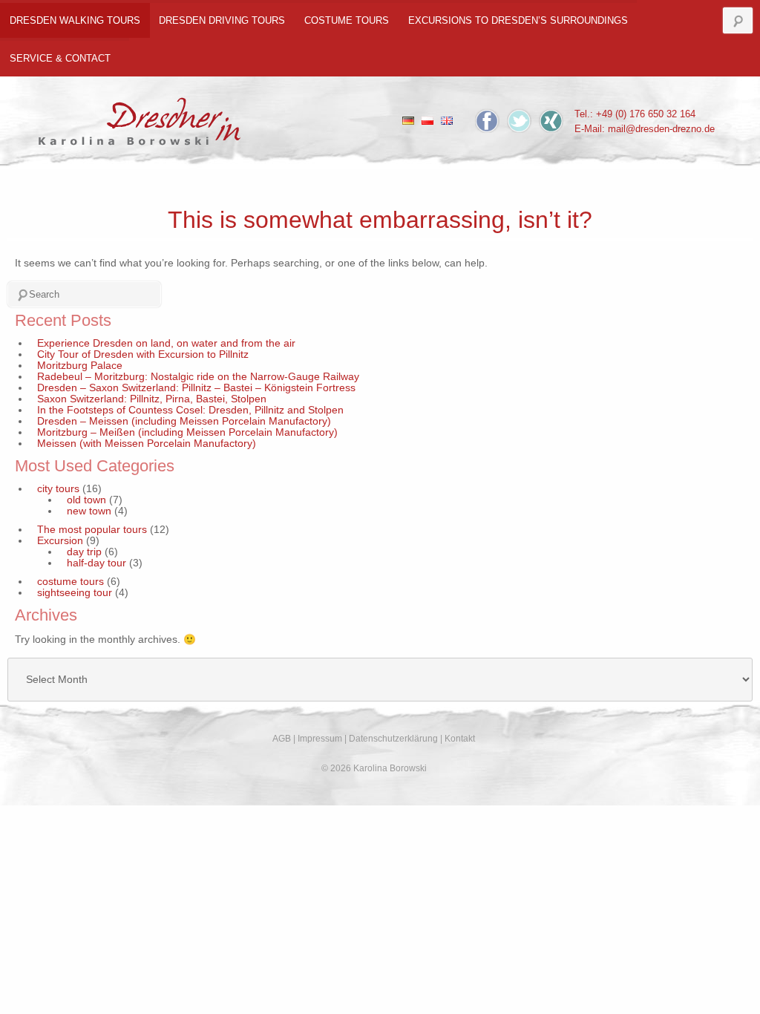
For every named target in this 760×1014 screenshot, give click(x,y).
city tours (58, 488)
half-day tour (96, 563)
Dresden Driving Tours (222, 20)
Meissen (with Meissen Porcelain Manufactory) (146, 443)
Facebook (487, 120)
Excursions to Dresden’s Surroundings (518, 20)
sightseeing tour (74, 592)
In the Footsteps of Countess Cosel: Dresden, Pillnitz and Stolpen (190, 410)
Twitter (519, 120)
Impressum (320, 738)
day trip (84, 551)
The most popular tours (92, 529)
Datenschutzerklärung (393, 738)
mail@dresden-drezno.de (661, 128)
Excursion (60, 540)
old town (86, 500)
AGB (281, 738)
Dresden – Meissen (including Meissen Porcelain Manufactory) (184, 421)
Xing (551, 120)
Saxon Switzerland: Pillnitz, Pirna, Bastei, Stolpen (151, 399)
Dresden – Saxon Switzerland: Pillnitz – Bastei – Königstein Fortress (196, 387)
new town (89, 511)
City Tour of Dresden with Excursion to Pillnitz (143, 354)
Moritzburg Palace (79, 365)
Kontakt (460, 738)
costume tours (346, 20)
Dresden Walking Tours (75, 20)
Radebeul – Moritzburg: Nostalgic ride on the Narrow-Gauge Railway (198, 376)
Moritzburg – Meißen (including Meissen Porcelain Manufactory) (187, 432)
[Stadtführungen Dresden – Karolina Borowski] (140, 117)
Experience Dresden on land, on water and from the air (166, 343)
